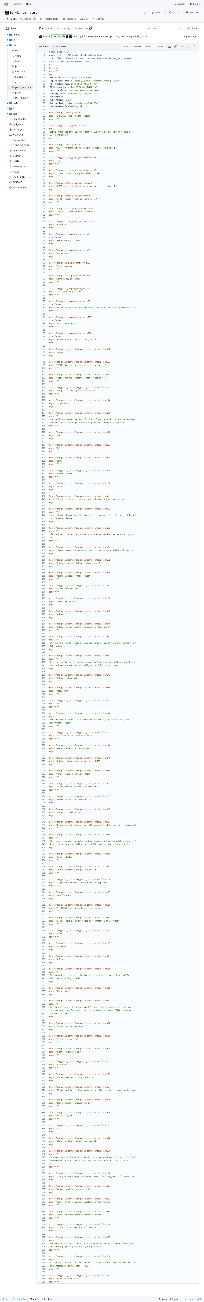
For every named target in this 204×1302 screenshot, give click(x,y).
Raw (126, 47)
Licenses (188, 1299)
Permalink (137, 47)
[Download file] (169, 46)
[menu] (162, 1299)
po (69, 28)
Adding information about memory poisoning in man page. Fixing (108, 36)
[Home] (6, 4)
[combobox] (164, 28)
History (160, 47)
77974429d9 (58, 36)
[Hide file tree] (7, 28)
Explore (17, 4)
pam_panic (29, 12)
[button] (155, 12)
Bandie (14, 12)
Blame (148, 47)
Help (28, 4)
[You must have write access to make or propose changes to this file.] (194, 46)
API (199, 1299)
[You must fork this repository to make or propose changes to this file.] (188, 46)
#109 (144, 36)
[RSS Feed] (143, 12)
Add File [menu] (191, 28)
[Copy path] (90, 28)
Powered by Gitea (12, 1299)
